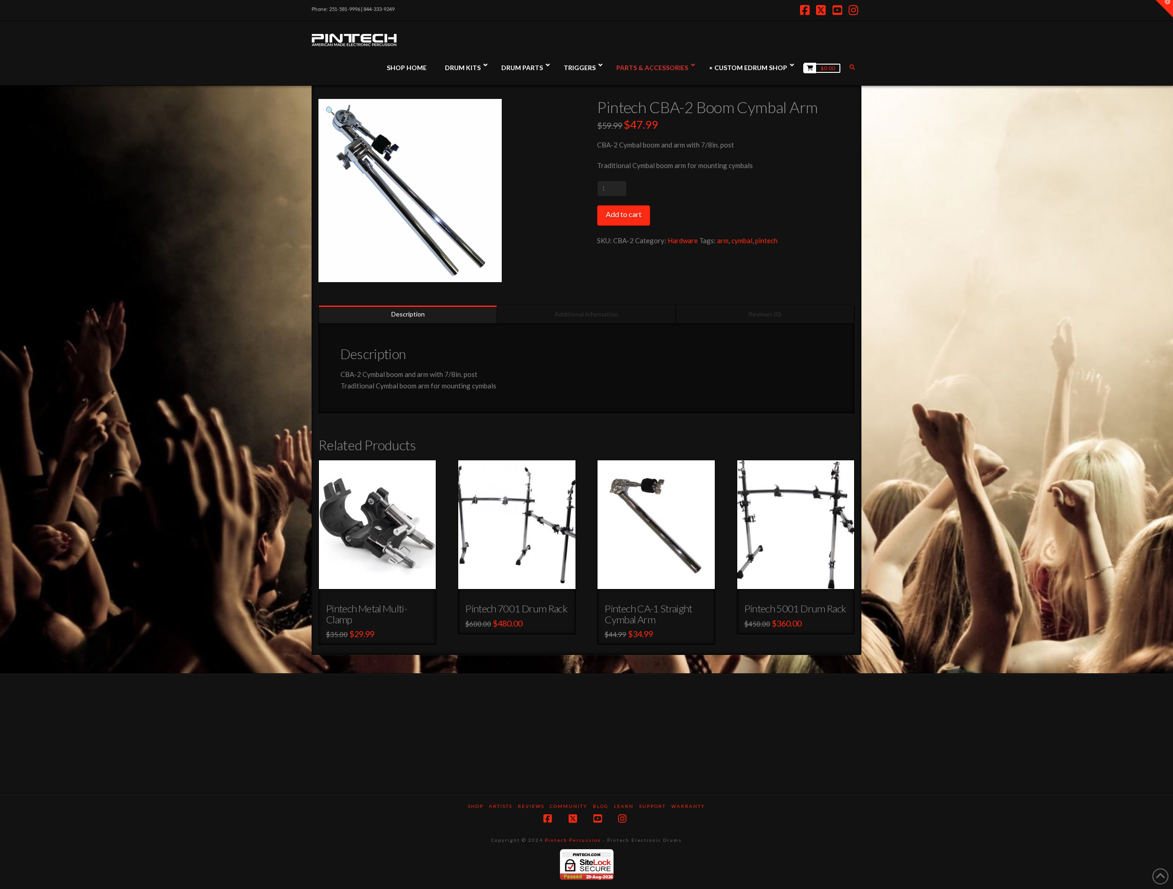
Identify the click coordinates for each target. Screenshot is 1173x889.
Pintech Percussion (573, 840)
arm (723, 240)
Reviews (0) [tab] (764, 314)
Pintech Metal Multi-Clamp (366, 613)
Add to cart (623, 214)
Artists (500, 806)
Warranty (688, 806)
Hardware (683, 240)
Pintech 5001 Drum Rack (795, 608)
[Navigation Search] (853, 67)
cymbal (741, 240)
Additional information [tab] (586, 314)
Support (652, 806)
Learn (624, 806)
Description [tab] (408, 314)
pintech (766, 240)
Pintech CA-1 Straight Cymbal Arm (648, 613)
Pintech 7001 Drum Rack (516, 608)
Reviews (531, 806)
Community (568, 806)
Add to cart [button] (381, 580)
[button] (330, 111)
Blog (600, 806)
